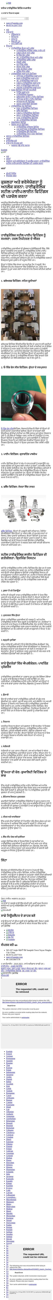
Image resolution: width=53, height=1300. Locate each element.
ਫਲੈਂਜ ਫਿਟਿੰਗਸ (22, 111)
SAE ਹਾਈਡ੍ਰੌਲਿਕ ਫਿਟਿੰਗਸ (27, 118)
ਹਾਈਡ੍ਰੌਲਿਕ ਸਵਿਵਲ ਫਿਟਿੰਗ (27, 127)
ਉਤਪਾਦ (9, 46)
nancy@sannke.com (14, 23)
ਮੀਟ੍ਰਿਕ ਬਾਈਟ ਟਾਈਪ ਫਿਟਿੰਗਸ (29, 99)
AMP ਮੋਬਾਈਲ (16, 966)
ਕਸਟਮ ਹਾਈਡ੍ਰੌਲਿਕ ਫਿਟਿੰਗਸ (17, 136)
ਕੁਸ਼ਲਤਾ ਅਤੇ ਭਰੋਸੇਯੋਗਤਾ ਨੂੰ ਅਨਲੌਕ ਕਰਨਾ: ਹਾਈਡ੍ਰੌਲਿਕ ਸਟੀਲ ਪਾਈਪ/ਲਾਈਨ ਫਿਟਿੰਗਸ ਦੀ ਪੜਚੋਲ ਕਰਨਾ (28, 162)
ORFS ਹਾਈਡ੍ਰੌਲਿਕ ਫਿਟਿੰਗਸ (27, 113)
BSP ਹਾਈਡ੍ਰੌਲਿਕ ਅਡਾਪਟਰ (27, 78)
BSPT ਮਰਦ (6, 968)
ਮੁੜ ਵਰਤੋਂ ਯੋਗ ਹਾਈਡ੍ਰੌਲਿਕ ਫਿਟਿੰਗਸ (30, 129)
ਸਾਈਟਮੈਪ (5, 966)
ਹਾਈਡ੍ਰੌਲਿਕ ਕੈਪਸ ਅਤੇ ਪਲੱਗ (22, 48)
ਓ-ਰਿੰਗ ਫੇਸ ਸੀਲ (7, 429)
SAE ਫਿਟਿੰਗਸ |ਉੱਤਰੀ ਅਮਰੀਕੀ (23, 90)
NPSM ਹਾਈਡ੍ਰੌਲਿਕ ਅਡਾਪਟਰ (28, 87)
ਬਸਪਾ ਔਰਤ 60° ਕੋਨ (29, 968)
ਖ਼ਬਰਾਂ (8, 138)
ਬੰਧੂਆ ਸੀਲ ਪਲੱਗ (23, 67)
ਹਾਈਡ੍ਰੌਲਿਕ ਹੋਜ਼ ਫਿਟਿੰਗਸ (21, 106)
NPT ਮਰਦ (16, 968)
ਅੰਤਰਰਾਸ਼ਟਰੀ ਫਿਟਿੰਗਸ (25, 101)
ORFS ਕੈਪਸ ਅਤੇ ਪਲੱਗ (25, 53)
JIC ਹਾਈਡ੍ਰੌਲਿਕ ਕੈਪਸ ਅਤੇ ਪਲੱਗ (29, 57)
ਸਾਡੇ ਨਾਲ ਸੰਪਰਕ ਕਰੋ (14, 143)
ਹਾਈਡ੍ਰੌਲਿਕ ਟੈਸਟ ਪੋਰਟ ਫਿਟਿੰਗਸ (29, 134)
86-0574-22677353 (14, 25)
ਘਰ (7, 30)
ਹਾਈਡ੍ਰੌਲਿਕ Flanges (24, 94)
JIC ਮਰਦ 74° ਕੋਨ (29, 971)
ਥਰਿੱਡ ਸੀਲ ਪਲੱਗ (23, 71)
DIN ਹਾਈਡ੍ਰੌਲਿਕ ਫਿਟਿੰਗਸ (27, 108)
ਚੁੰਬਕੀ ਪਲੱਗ (21, 62)
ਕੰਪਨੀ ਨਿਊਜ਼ (11, 173)
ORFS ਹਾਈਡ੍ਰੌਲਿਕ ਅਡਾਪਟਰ (28, 83)
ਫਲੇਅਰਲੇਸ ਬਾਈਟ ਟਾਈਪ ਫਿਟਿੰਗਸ (30, 97)
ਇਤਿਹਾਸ (14, 37)
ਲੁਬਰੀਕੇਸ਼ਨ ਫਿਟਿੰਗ (18, 122)
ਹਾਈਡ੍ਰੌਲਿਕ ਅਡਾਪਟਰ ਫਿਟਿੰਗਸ (24, 74)
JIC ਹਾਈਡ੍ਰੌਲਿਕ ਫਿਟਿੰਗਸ (26, 120)
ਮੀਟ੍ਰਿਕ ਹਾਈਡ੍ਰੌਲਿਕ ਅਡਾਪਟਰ (29, 76)
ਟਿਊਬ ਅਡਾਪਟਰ (22, 92)
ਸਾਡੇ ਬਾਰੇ (9, 32)
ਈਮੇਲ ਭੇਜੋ (5, 975)
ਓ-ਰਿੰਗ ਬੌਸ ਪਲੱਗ (23, 55)
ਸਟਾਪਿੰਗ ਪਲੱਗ (22, 64)
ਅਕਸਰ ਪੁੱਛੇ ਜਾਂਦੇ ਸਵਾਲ (20, 145)
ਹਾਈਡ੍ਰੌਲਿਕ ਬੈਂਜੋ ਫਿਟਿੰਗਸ (26, 131)
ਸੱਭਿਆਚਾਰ (15, 34)
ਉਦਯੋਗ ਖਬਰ (11, 176)
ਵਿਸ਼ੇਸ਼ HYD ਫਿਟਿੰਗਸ (19, 125)
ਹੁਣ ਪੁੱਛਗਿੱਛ (5, 926)
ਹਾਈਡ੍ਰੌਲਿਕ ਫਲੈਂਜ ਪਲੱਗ (26, 60)
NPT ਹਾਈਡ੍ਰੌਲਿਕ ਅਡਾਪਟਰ (27, 85)
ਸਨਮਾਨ (14, 39)
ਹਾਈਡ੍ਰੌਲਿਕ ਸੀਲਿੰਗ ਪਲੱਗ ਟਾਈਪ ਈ (30, 50)
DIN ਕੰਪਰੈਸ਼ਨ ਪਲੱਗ (24, 69)
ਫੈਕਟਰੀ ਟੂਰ (15, 41)
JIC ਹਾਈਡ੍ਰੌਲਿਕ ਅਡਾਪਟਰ (27, 81)
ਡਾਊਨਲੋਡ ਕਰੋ (11, 141)
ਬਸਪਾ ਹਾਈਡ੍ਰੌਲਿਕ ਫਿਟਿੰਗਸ (27, 115)
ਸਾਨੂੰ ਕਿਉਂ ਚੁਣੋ (16, 44)
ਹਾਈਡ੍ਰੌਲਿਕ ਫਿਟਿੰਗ (13, 971)
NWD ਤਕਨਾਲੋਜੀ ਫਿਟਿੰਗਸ (26, 104)
